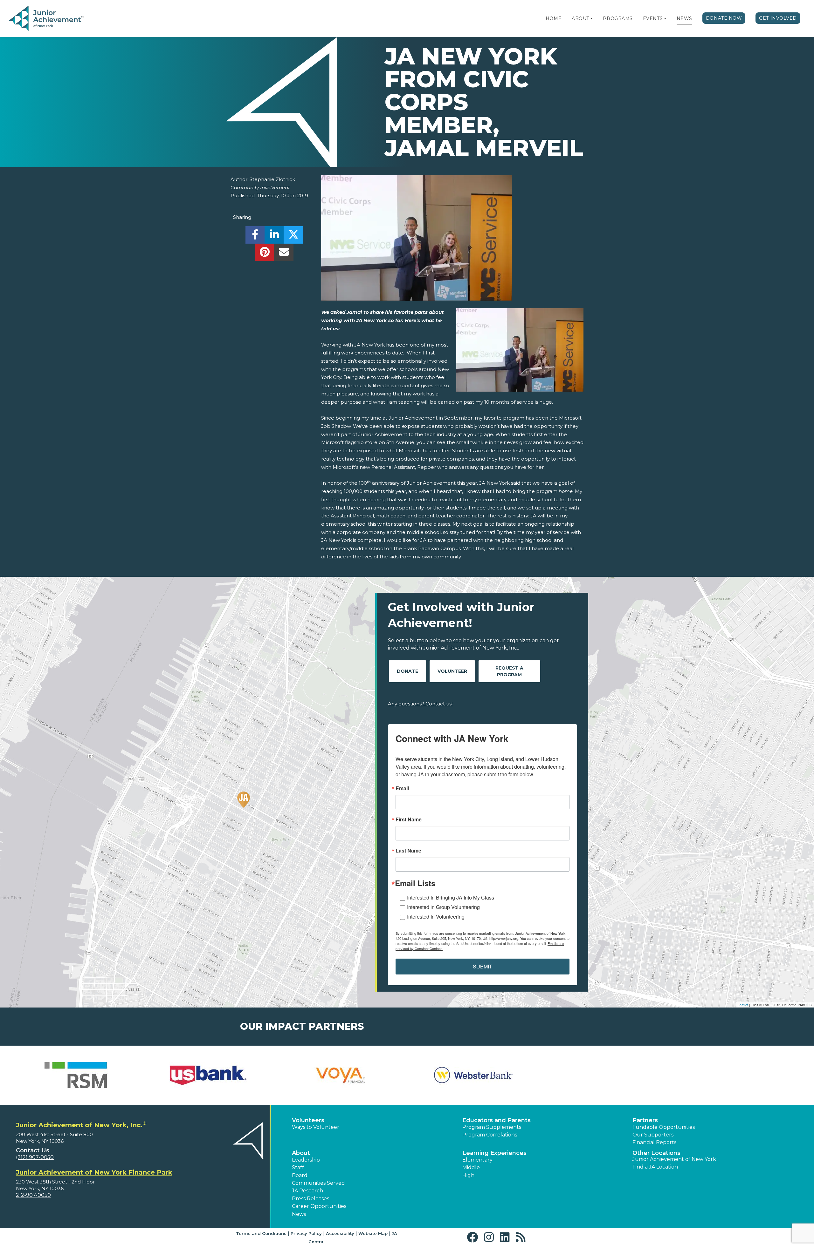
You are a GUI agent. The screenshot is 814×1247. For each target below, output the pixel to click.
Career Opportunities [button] (319, 1206)
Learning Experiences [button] (494, 1153)
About (580, 18)
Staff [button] (298, 1167)
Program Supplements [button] (491, 1127)
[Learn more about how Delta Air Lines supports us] (605, 1075)
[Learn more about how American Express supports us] (75, 1075)
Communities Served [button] (318, 1183)
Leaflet (743, 1004)
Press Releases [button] (310, 1199)
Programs (617, 18)
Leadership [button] (306, 1160)
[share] (255, 236)
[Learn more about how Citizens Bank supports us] (340, 1075)
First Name (409, 819)
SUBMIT (482, 966)
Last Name (408, 850)
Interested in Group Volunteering (443, 907)
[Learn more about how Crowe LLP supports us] (473, 1075)
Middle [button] (471, 1167)
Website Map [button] (373, 1233)
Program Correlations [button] (489, 1135)
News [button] (299, 1214)
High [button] (468, 1175)
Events (653, 18)
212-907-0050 (33, 1195)
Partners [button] (645, 1120)
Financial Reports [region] (654, 1142)
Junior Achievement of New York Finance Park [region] (94, 1172)
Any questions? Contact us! (420, 704)
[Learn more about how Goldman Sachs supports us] (738, 1075)
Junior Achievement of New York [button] (674, 1159)
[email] (283, 254)
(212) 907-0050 (35, 1157)
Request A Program (509, 671)
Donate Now (724, 18)
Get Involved (778, 18)
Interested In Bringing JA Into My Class (450, 897)
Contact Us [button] (32, 1150)
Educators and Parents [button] (496, 1120)
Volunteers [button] (308, 1120)
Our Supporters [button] (652, 1135)
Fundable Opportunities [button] (663, 1127)
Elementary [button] (477, 1160)
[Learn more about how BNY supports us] (208, 1075)
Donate (407, 671)
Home (554, 18)
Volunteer (452, 671)
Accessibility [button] (340, 1233)
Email (402, 788)
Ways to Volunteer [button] (315, 1127)
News (684, 18)
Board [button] (299, 1175)
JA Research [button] (307, 1191)
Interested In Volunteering (436, 916)
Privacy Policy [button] (306, 1233)
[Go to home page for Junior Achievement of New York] (46, 18)
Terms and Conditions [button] (261, 1233)
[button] (591, 18)
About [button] (301, 1153)
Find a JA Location (655, 1167)
